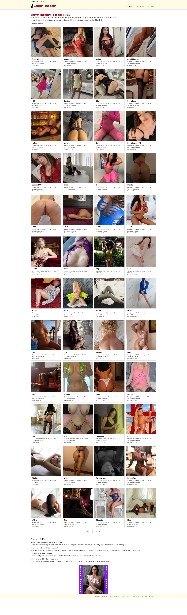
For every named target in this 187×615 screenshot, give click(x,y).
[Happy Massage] (93, 579)
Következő (97, 531)
